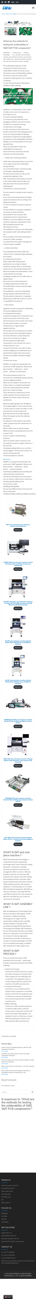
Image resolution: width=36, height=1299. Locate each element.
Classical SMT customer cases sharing (12, 1241)
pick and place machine (16, 57)
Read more (6, 459)
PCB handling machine (8, 1188)
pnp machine (27, 57)
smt (4, 61)
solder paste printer (7, 1191)
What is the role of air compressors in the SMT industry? (17, 1066)
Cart (17, 2)
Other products (5, 1202)
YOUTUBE (4, 1216)
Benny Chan (17, 52)
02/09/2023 (6, 52)
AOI (2, 1200)
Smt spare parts (6, 1194)
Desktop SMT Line (6, 1233)
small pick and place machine (22, 59)
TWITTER (3, 1219)
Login (12, 2)
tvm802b (26, 61)
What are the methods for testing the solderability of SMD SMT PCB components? (17, 44)
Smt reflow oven (6, 1197)
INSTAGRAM (4, 1222)
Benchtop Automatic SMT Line (10, 1238)
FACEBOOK (4, 1213)
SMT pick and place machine (14, 61)
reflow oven (10, 59)
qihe (4, 59)
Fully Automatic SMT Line (8, 1236)
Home (3, 14)
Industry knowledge (10, 14)
